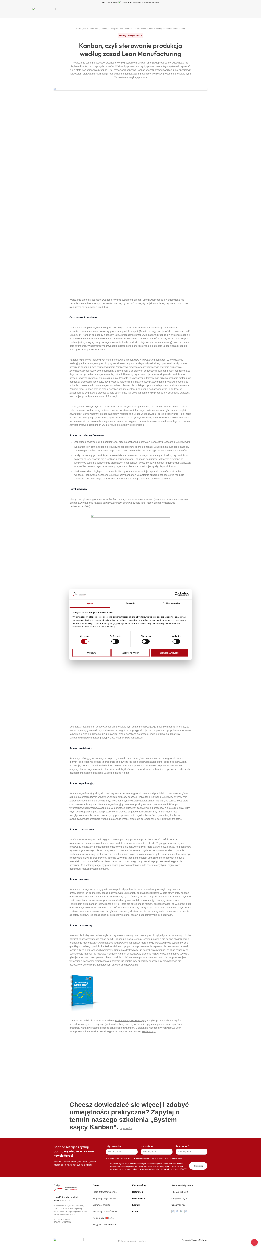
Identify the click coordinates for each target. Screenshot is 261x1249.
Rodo (135, 1211)
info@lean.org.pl (179, 1198)
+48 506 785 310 (179, 1192)
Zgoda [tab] (90, 604)
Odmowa (91, 653)
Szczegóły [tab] (131, 603)
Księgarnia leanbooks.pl (104, 1224)
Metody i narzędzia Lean (130, 35)
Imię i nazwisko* (114, 1146)
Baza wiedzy (138, 1198)
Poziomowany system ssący (130, 1020)
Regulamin (142, 1241)
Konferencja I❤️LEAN (103, 1218)
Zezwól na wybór (130, 653)
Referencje (137, 1192)
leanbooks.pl (149, 1031)
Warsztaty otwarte (101, 1205)
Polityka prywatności (127, 1241)
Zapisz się (198, 1166)
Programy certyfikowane (104, 1198)
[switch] (115, 641)
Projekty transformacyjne (105, 1192)
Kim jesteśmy (139, 1185)
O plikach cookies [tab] (171, 603)
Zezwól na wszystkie (169, 653)
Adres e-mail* (182, 1146)
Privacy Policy (154, 1158)
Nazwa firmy (147, 1146)
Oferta (96, 1185)
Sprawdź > (126, 1128)
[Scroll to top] (254, 1242)
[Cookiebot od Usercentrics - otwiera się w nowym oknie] (177, 594)
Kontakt (136, 1205)
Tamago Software (199, 1240)
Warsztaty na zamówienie (105, 1211)
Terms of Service (170, 1158)
